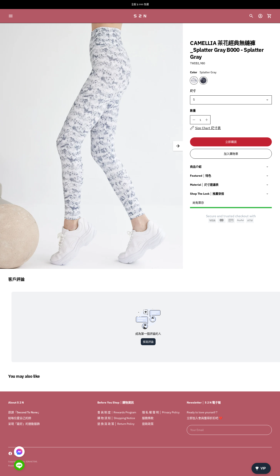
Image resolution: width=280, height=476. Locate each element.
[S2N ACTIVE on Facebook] (10, 453)
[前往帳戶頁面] (260, 15)
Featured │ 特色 (200, 176)
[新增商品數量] (206, 119)
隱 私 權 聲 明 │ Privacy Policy (161, 412)
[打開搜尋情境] (251, 15)
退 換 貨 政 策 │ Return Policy (115, 424)
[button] (178, 146)
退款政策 (148, 424)
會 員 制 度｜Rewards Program (116, 412)
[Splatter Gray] (194, 80)
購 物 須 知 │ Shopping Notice (116, 418)
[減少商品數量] (194, 119)
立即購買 (231, 142)
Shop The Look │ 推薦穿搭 (207, 194)
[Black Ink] (203, 80)
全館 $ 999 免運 (140, 4)
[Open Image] (91, 146)
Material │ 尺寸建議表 (204, 185)
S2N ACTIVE (31, 461)
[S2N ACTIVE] (140, 16)
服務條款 (148, 418)
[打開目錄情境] (10, 15)
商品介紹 (195, 166)
